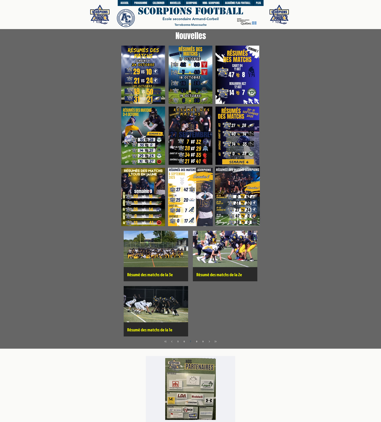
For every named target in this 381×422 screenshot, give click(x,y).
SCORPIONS (166, 11)
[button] (191, 3)
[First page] (165, 341)
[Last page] (215, 341)
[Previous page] (171, 341)
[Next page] (209, 341)
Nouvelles (190, 36)
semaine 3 (143, 191)
